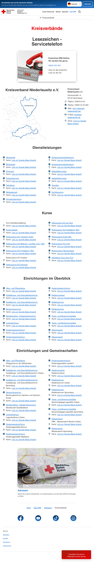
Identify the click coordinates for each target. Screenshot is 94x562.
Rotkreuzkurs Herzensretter (63, 250)
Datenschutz (7, 546)
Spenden (65, 12)
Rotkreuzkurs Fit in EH (61, 243)
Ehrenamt (10, 171)
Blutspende (10, 157)
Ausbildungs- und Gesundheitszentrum (22, 295)
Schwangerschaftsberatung (63, 157)
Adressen (23, 490)
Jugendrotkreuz (12, 323)
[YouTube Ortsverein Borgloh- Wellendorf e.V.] (38, 518)
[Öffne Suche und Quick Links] (79, 11)
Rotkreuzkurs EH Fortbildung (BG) (20, 250)
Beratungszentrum (13, 309)
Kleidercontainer (58, 295)
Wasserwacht (57, 330)
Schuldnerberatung (13, 199)
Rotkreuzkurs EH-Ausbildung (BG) (65, 229)
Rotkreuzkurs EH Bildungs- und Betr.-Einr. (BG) (25, 243)
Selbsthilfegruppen (59, 171)
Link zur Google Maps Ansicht (77, 122)
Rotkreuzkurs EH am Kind (62, 223)
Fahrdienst (10, 185)
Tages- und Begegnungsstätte (64, 316)
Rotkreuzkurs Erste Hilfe (61, 236)
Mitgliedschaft (11, 192)
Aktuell (58, 12)
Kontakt (5, 538)
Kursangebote (11, 229)
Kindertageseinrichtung (15, 330)
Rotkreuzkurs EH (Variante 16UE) (20, 236)
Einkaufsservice (12, 178)
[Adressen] (47, 467)
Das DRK (73, 12)
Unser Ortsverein (48, 12)
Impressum (6, 542)
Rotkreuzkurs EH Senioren (17, 264)
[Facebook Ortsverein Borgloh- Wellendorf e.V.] (21, 518)
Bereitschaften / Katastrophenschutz (21, 316)
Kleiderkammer (58, 302)
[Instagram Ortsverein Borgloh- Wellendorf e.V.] (73, 518)
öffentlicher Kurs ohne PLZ (62, 257)
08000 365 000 (54, 65)
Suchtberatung (58, 192)
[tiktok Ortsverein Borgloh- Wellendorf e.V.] (56, 518)
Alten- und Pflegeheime (15, 288)
